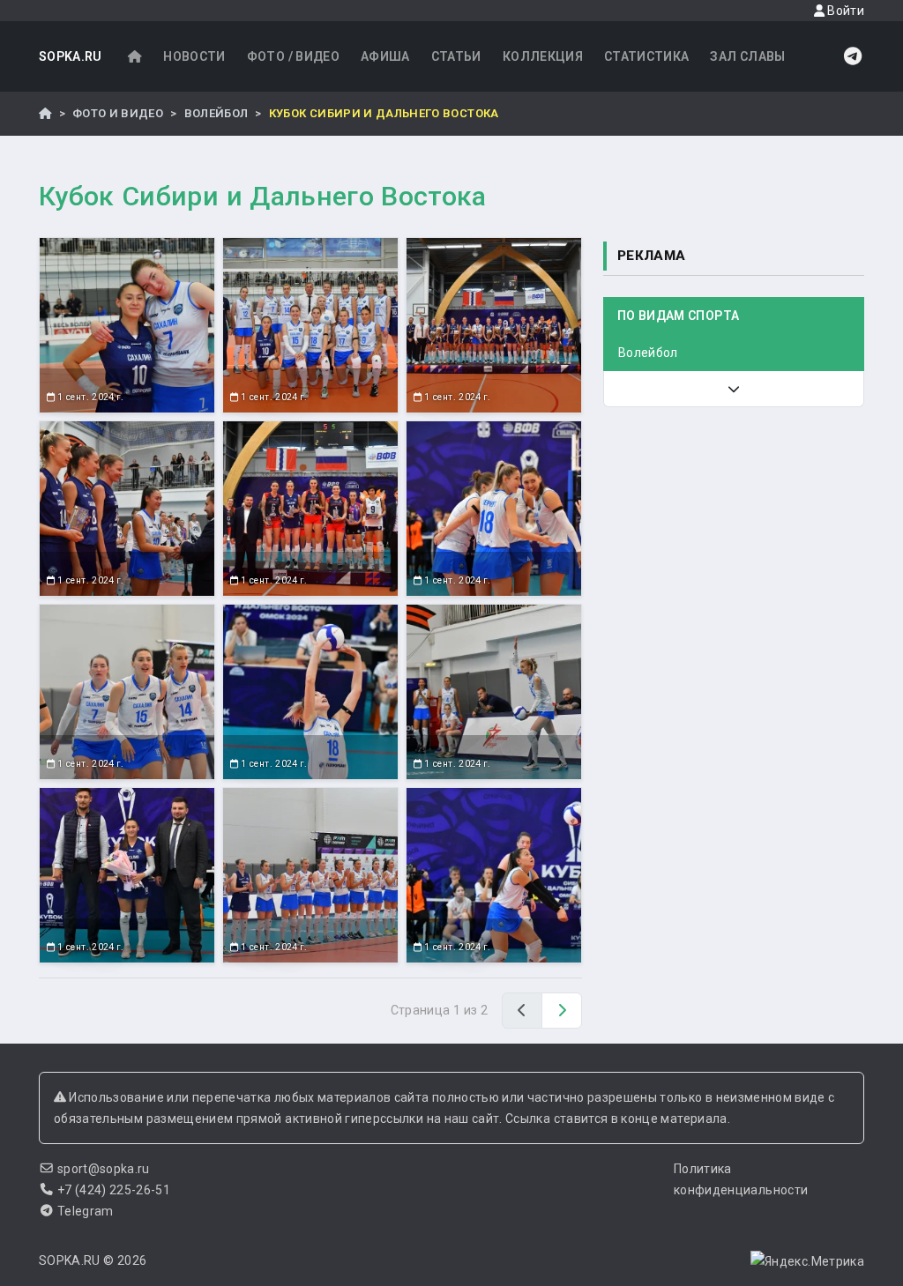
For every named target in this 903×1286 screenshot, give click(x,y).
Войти (844, 11)
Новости (194, 56)
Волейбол (216, 113)
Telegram (85, 1211)
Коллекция (543, 56)
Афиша (385, 56)
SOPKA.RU (70, 56)
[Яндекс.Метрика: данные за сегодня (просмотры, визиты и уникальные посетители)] (807, 1261)
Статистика (647, 56)
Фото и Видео (117, 113)
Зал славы (747, 56)
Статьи (456, 56)
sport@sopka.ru (103, 1169)
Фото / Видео (293, 56)
